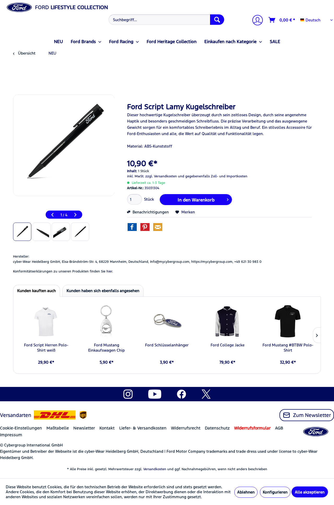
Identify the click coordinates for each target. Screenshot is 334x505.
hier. (109, 271)
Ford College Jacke (227, 345)
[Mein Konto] (255, 20)
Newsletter (84, 428)
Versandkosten (154, 469)
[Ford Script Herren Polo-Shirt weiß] (46, 321)
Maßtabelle (57, 428)
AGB (279, 428)
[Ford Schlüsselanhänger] (167, 321)
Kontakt (107, 428)
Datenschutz (217, 428)
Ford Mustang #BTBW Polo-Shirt (288, 348)
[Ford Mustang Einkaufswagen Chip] (106, 321)
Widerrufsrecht (185, 428)
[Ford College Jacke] (227, 321)
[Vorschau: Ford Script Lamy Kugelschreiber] (22, 232)
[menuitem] (165, 19)
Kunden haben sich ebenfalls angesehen (103, 290)
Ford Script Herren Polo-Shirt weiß (46, 348)
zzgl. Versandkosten (161, 176)
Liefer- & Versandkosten (142, 428)
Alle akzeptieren (310, 492)
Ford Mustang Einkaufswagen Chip (106, 348)
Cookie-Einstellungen (21, 428)
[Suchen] (217, 19)
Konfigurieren (275, 492)
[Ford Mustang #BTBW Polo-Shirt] (287, 321)
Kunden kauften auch (36, 290)
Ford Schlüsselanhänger (167, 345)
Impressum (11, 435)
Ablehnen (246, 492)
